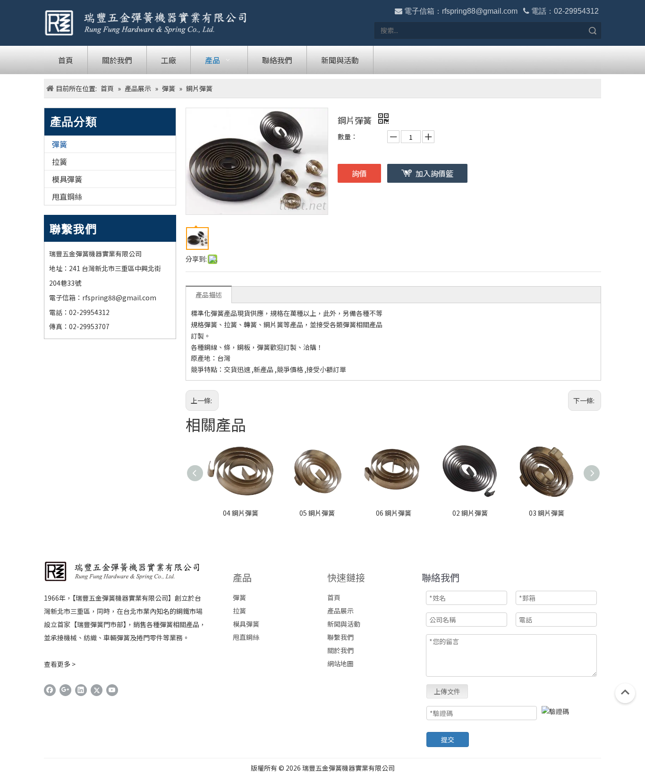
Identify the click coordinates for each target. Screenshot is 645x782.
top (625, 692)
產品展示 (340, 610)
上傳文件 (447, 691)
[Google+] (65, 690)
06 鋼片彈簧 (393, 513)
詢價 (359, 173)
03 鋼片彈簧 (546, 513)
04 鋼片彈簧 (240, 513)
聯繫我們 (340, 637)
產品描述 (208, 294)
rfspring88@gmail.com (480, 11)
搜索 (593, 30)
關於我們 (340, 650)
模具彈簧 (67, 179)
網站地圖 (340, 663)
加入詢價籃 (434, 173)
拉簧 (59, 161)
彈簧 (59, 144)
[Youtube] (112, 690)
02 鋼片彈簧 (470, 513)
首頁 (333, 597)
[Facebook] (50, 690)
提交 (447, 739)
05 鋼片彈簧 (317, 513)
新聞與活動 (343, 624)
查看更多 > (60, 664)
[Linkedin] (81, 690)
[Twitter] (96, 690)
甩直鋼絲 (67, 196)
